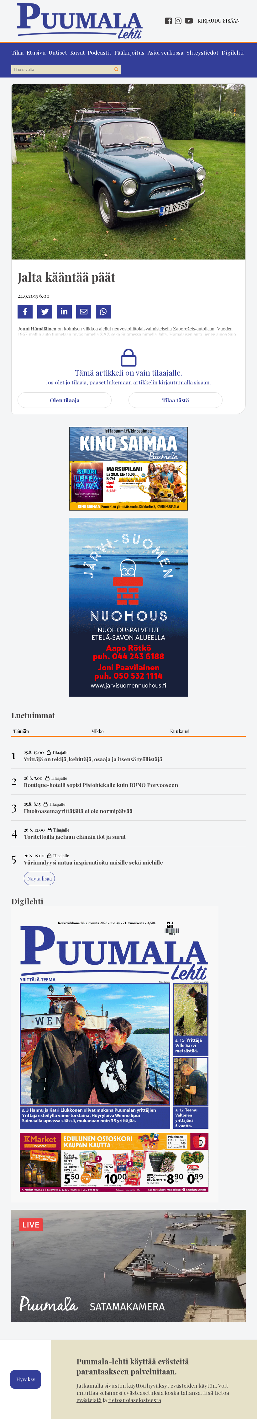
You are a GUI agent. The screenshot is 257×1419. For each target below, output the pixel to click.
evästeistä (89, 1399)
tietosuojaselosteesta (134, 1399)
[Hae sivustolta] (116, 69)
